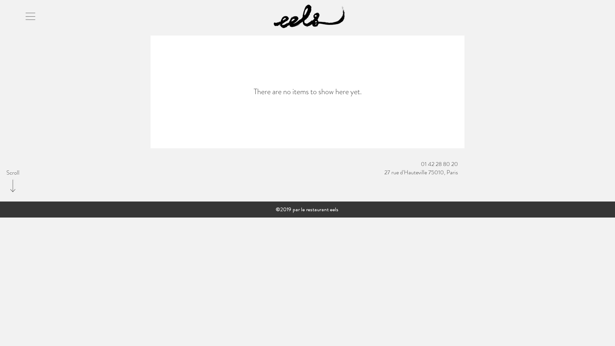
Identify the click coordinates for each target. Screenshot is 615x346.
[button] (30, 16)
